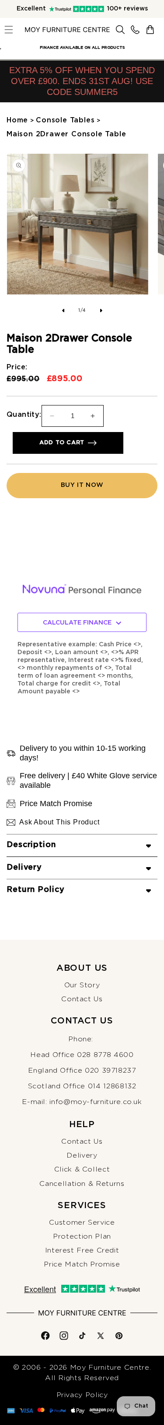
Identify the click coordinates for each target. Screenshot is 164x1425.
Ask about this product (59, 822)
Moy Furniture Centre (110, 1367)
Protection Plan (82, 1236)
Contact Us (81, 999)
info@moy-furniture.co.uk (95, 1101)
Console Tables (65, 120)
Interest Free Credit (82, 1250)
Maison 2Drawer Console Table (66, 134)
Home (17, 120)
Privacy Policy (82, 1394)
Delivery (81, 1155)
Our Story (82, 985)
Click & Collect (82, 1169)
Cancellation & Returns (81, 1183)
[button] (8, 29)
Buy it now (82, 485)
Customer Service (82, 1222)
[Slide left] (63, 310)
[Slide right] (101, 310)
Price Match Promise (82, 1264)
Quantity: (24, 414)
